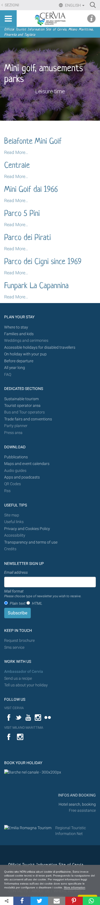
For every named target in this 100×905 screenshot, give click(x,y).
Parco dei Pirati (27, 238)
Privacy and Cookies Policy (27, 528)
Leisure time (50, 91)
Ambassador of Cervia (23, 671)
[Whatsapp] (91, 901)
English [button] (73, 5)
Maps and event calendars (26, 463)
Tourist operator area (22, 405)
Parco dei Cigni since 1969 (42, 262)
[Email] (56, 901)
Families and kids (19, 334)
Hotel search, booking (77, 804)
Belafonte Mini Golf (33, 141)
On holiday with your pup (25, 354)
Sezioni (11, 5)
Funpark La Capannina (36, 286)
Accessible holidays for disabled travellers (39, 347)
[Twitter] (39, 901)
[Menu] (8, 18)
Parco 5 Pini (22, 214)
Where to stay (16, 327)
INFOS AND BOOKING (76, 795)
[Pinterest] (73, 901)
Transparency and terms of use (31, 542)
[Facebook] (22, 901)
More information (74, 887)
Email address (16, 572)
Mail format (42, 593)
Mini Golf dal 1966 (31, 189)
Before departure (18, 361)
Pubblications (16, 457)
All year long (14, 367)
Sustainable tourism (21, 399)
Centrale (17, 165)
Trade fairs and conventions (28, 419)
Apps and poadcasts (22, 477)
